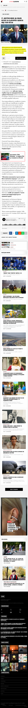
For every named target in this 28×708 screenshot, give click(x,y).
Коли (2, 693)
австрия (3, 237)
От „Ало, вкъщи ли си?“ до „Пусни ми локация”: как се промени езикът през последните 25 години (13, 560)
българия (15, 237)
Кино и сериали (4, 686)
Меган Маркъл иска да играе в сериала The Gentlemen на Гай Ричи (13, 452)
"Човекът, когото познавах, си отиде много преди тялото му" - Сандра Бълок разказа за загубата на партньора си (13, 624)
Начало (4, 705)
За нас (2, 596)
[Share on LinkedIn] (16, 233)
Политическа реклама (20, 705)
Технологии (3, 688)
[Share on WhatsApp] (22, 233)
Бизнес (2, 683)
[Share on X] (13, 233)
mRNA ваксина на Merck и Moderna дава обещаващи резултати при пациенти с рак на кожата (14, 628)
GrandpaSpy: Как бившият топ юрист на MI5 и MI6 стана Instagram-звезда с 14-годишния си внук (13, 399)
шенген (10, 237)
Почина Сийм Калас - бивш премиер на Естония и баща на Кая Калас (12, 426)
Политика (3, 681)
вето (7, 237)
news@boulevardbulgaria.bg (17, 603)
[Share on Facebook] (10, 233)
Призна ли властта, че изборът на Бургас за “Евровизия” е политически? (13, 620)
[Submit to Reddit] (19, 233)
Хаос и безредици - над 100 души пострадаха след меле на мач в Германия (13, 297)
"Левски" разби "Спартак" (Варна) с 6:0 (12, 273)
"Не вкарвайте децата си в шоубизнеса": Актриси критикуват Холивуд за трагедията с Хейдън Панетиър (13, 375)
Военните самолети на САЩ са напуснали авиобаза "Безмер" (13, 477)
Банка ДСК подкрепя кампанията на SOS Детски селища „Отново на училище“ (14, 584)
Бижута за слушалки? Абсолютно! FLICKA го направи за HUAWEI (14, 527)
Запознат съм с (11, 62)
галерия (3, 676)
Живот (2, 678)
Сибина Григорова (4, 600)
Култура (2, 691)
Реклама (11, 705)
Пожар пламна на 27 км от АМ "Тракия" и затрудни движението (13, 349)
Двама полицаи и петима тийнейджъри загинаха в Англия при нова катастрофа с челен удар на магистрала (13, 322)
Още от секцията (14, 489)
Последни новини (5, 252)
